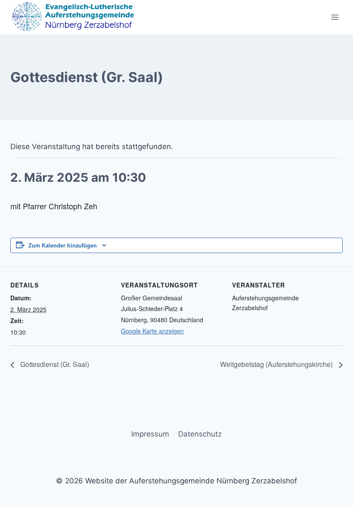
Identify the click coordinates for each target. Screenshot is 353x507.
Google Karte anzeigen (152, 331)
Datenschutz (200, 434)
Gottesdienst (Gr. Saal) (54, 364)
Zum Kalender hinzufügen (62, 245)
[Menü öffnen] (335, 17)
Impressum (150, 434)
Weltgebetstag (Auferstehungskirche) (277, 364)
